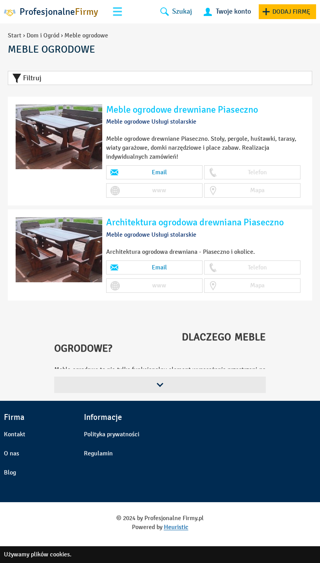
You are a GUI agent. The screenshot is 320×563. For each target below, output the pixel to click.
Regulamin (98, 453)
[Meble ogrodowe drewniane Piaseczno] (59, 137)
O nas (11, 453)
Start (14, 35)
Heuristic (176, 527)
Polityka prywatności (111, 434)
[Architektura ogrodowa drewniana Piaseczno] (59, 249)
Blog (10, 472)
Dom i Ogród (43, 35)
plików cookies (50, 554)
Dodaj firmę (291, 11)
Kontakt (14, 434)
